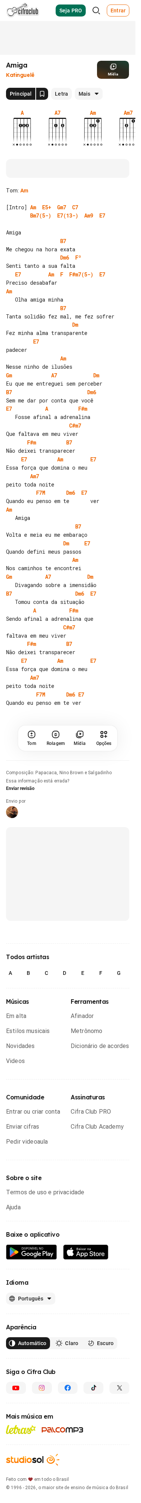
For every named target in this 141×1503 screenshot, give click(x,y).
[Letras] (21, 1463)
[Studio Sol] (32, 1493)
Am (24, 191)
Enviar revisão (20, 822)
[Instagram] (42, 1422)
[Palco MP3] (62, 1463)
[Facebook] (68, 1422)
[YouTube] (16, 1422)
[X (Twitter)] (119, 1422)
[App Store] (86, 1286)
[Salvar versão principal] (42, 94)
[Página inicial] (22, 11)
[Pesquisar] (96, 10)
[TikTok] (93, 1422)
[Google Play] (31, 1286)
